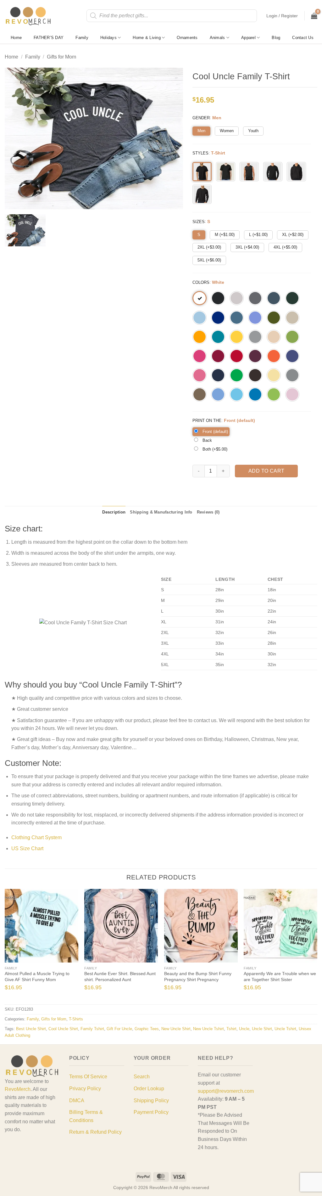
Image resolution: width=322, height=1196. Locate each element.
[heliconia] (199, 356)
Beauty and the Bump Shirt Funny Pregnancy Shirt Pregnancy (197, 976)
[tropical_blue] (218, 337)
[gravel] (292, 375)
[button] (282, 15)
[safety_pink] (199, 375)
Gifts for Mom (61, 56)
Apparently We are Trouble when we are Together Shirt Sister (280, 976)
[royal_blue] (218, 318)
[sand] (292, 318)
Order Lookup (149, 1088)
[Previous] (13, 945)
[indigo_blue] (237, 318)
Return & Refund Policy (95, 1132)
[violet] (255, 318)
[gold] (199, 337)
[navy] (218, 375)
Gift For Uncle (119, 1028)
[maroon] (255, 356)
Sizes (198, 221)
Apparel (248, 37)
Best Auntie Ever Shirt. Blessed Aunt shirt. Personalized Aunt (120, 976)
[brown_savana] (199, 394)
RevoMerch (18, 1089)
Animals (217, 37)
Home (16, 37)
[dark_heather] (274, 298)
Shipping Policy (151, 1100)
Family (81, 37)
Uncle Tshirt (285, 1028)
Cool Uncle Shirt (63, 1028)
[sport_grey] (255, 337)
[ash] (237, 298)
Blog (276, 37)
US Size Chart (27, 848)
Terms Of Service (88, 1076)
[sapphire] (255, 394)
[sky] (237, 394)
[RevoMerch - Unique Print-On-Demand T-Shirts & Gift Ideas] (28, 16)
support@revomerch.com (226, 1091)
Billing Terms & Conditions (86, 1116)
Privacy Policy (85, 1088)
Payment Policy (151, 1112)
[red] (237, 356)
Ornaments (187, 37)
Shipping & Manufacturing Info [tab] (161, 512)
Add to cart (266, 471)
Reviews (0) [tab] (208, 512)
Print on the (206, 420)
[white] (199, 298)
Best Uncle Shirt (31, 1028)
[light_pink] (292, 394)
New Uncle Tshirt (208, 1028)
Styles (200, 153)
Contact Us (303, 37)
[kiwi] (292, 337)
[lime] (274, 394)
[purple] (292, 356)
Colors (200, 282)
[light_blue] (199, 318)
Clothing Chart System (36, 837)
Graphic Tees (147, 1028)
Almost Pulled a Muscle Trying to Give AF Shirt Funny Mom (37, 976)
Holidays (108, 37)
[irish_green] (237, 375)
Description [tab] (113, 512)
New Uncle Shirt (176, 1028)
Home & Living (146, 37)
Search (142, 1076)
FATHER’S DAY (49, 37)
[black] (218, 298)
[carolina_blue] (218, 394)
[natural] (274, 337)
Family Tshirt (92, 1028)
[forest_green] (292, 298)
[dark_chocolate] (255, 375)
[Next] (309, 945)
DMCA (76, 1100)
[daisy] (237, 337)
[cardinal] (218, 356)
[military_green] (274, 318)
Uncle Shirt (262, 1028)
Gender (201, 117)
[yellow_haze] (274, 375)
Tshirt (231, 1028)
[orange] (274, 356)
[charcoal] (255, 298)
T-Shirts (76, 1019)
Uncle (244, 1028)
